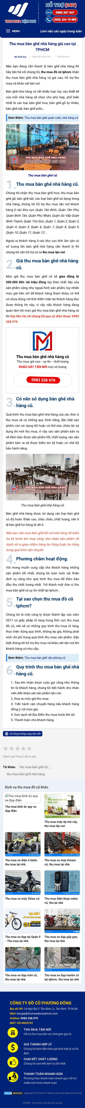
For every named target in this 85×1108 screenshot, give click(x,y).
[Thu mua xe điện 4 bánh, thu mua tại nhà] (23, 844)
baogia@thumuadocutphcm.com (37, 1013)
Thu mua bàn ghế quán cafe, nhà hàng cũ (51, 118)
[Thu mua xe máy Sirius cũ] (23, 882)
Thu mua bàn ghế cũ (42, 175)
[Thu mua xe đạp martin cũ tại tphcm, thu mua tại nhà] (62, 959)
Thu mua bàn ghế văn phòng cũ (45, 658)
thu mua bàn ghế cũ (34, 767)
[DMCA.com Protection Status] (13, 1093)
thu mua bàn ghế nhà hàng (26, 774)
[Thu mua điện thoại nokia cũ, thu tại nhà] (62, 882)
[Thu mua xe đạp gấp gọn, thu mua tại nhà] (62, 921)
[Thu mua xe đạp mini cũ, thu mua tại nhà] (23, 959)
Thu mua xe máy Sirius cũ (22, 898)
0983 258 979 (43, 380)
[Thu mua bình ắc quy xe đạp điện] (23, 798)
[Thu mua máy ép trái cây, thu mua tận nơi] (62, 806)
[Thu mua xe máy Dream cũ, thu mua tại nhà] (62, 844)
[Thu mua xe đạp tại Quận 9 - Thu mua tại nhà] (23, 921)
